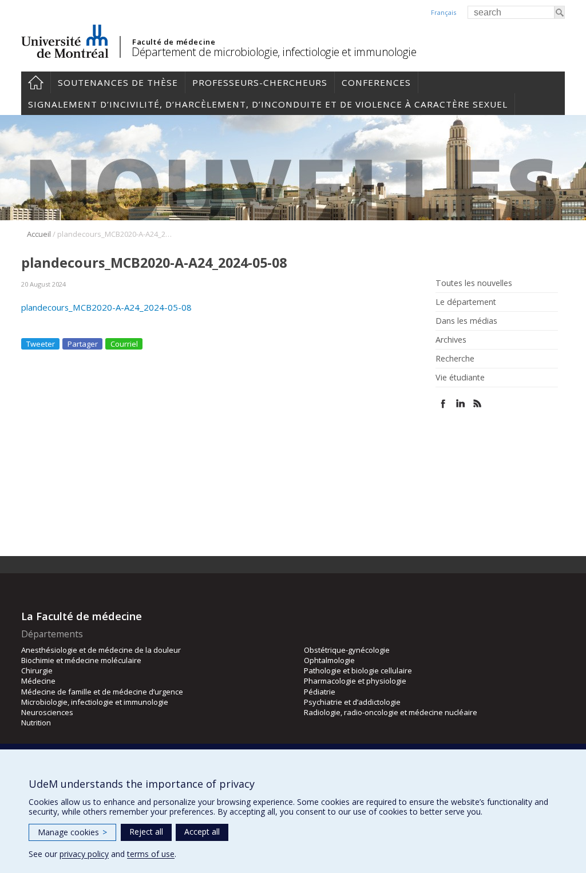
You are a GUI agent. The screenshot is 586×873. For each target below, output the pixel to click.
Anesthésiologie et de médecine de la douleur (101, 650)
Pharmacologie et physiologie (355, 681)
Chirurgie (37, 670)
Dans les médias (466, 321)
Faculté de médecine (173, 42)
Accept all (202, 831)
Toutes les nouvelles (473, 283)
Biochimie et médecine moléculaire (81, 660)
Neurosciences (47, 712)
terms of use (151, 853)
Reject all (146, 831)
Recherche (454, 358)
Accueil (35, 82)
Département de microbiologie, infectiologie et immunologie (274, 51)
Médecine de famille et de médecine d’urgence (102, 692)
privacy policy (84, 853)
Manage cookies (72, 832)
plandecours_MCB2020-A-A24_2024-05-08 (106, 307)
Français (443, 12)
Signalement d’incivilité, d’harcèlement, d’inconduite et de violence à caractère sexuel (268, 104)
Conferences (376, 82)
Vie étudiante (460, 377)
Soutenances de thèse (118, 82)
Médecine (38, 681)
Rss (477, 403)
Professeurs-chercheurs (259, 82)
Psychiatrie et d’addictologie (352, 702)
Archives (450, 339)
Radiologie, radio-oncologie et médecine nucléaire (390, 712)
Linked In (460, 403)
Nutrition (36, 722)
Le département (465, 302)
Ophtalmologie (329, 660)
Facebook (443, 403)
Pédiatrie (319, 692)
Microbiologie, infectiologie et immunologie (94, 702)
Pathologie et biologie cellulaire (358, 670)
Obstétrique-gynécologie (347, 650)
